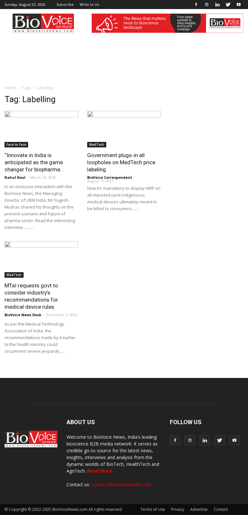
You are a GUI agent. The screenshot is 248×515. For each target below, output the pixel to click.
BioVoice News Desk (23, 314)
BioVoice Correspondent (109, 177)
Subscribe (65, 4)
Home (10, 88)
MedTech (96, 144)
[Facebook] (196, 4)
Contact (221, 509)
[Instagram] (207, 4)
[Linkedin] (217, 4)
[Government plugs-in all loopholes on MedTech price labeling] (124, 129)
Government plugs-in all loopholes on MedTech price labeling (121, 162)
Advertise (199, 509)
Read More (99, 471)
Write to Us (89, 4)
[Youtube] (238, 4)
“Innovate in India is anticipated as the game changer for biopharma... (34, 162)
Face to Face (16, 144)
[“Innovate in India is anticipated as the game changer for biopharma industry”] (41, 129)
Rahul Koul (15, 177)
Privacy (177, 509)
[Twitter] (228, 4)
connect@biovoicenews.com (121, 484)
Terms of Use (152, 509)
